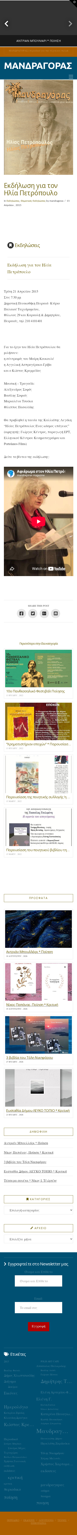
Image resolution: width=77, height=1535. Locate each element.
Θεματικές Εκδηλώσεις (33, 201)
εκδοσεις (48, 1470)
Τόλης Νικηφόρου (52, 1453)
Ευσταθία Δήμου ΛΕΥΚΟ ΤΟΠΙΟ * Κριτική (35, 1171)
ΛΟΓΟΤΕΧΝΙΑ (46, 1520)
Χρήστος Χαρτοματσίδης (57, 1464)
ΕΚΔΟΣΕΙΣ (29, 1520)
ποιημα (46, 1496)
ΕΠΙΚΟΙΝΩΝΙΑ (38, 1523)
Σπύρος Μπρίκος (13, 1443)
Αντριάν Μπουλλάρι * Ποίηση (26, 1143)
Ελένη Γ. (44, 1399)
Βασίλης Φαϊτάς (12, 1370)
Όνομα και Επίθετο (39, 1272)
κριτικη (8, 1483)
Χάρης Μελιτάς (50, 1458)
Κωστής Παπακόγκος (51, 1419)
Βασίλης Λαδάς (48, 1370)
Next (68, 23)
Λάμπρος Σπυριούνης (51, 1423)
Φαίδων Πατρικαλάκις (15, 1456)
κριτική (15, 1477)
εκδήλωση (9, 1465)
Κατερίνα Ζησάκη (14, 1413)
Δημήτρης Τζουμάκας (57, 1381)
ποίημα (45, 1491)
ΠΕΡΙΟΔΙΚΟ (13, 1520)
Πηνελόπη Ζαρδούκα (55, 1443)
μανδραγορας (52, 1484)
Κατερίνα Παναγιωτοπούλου (57, 1414)
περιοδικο (12, 1489)
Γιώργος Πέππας (49, 1374)
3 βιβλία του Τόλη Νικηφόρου (25, 1162)
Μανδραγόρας (52, 1431)
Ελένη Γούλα (48, 1404)
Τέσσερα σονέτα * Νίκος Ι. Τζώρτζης (30, 1180)
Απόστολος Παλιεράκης (51, 1366)
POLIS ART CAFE (50, 1361)
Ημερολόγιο (16, 1407)
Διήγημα (10, 1381)
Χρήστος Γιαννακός (15, 1461)
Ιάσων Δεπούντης (50, 1408)
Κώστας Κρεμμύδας (20, 1424)
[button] (71, 76)
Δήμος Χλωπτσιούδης (19, 1375)
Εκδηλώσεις (13, 201)
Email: (38, 1298)
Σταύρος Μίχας (16, 1448)
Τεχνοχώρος (11, 1452)
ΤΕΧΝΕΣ (62, 1520)
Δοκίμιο (12, 1387)
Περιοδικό (11, 1439)
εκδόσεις (9, 1471)
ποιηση (42, 1502)
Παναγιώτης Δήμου (51, 1438)
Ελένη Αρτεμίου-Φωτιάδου (57, 1392)
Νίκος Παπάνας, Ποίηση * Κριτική (28, 1152)
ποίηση (10, 1497)
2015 (6, 1361)
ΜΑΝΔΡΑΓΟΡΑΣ (38, 65)
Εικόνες (10, 1392)
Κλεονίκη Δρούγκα (16, 1417)
